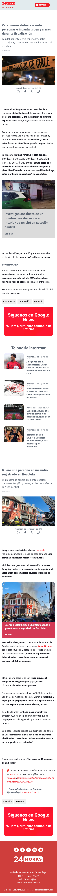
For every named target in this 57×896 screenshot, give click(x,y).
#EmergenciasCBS (25, 777)
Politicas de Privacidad (28, 882)
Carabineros (9, 301)
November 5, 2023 (29, 792)
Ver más (9, 233)
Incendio (7, 801)
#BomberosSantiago (44, 777)
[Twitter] (32, 91)
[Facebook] (25, 91)
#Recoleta (11, 777)
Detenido (38, 301)
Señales (42, 5)
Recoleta (20, 801)
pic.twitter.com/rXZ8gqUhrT (19, 781)
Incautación (24, 301)
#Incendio (14, 774)
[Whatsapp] (18, 91)
